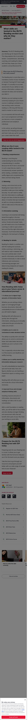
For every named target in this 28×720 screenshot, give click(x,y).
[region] (13, 709)
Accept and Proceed (13, 717)
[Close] (25, 699)
